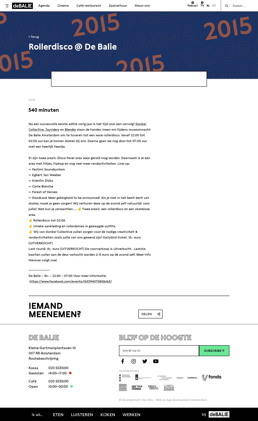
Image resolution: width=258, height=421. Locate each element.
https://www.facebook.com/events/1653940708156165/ (70, 281)
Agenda (44, 5)
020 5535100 (58, 368)
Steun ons (142, 5)
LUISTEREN (82, 415)
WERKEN (131, 415)
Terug (34, 37)
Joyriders (52, 129)
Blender (70, 129)
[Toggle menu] (6, 5)
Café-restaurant (89, 5)
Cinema (63, 5)
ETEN (58, 415)
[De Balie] (22, 6)
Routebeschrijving (43, 358)
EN (214, 5)
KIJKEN (107, 415)
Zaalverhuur (118, 5)
